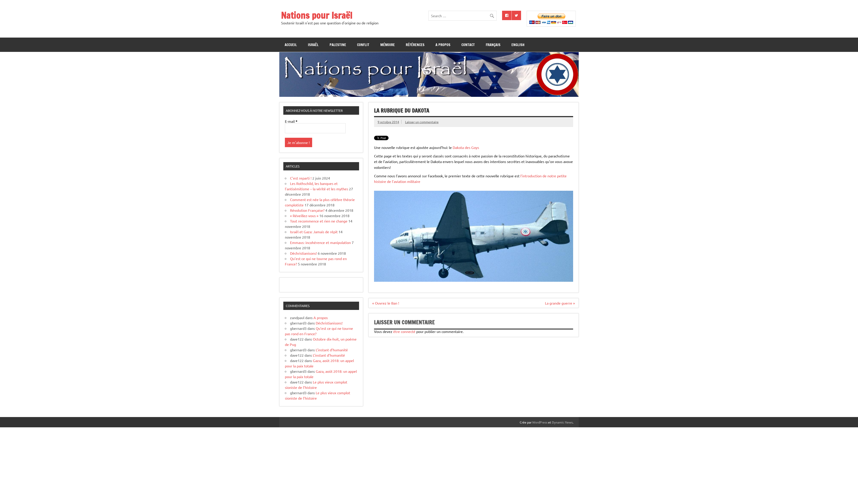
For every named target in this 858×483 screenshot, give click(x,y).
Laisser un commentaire (422, 122)
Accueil (291, 44)
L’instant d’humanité (332, 349)
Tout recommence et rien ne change (318, 221)
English (517, 44)
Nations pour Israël (317, 15)
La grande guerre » (560, 303)
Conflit (363, 44)
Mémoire (387, 44)
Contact (468, 44)
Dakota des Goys (466, 147)
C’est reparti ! (300, 178)
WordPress (539, 422)
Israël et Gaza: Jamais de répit (314, 231)
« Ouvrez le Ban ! (385, 303)
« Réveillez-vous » (304, 215)
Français (493, 44)
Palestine (338, 44)
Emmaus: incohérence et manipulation (320, 242)
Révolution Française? (307, 210)
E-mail (291, 121)
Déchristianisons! (303, 253)
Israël (313, 44)
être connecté (404, 331)
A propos (442, 44)
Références (415, 44)
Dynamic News (562, 422)
